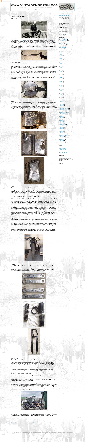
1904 (61, 51)
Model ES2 (62, 139)
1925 (61, 78)
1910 (61, 59)
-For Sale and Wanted (64, 42)
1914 (61, 63)
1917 (61, 67)
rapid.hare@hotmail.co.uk (64, 15)
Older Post (54, 422)
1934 (61, 90)
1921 (61, 73)
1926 (61, 79)
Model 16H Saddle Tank (64, 109)
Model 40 (62, 127)
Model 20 (62, 116)
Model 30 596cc (63, 124)
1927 (61, 81)
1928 (61, 82)
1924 (61, 77)
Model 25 (62, 121)
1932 (61, 88)
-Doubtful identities (63, 39)
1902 (61, 50)
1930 (61, 85)
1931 (61, 86)
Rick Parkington (63, 149)
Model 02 (62, 100)
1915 (61, 65)
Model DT (62, 136)
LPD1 (23, 40)
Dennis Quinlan (63, 151)
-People (61, 46)
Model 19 (62, 115)
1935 (61, 92)
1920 (61, 71)
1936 (61, 93)
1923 (61, 75)
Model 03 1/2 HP (63, 102)
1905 (61, 52)
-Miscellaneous (63, 44)
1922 (61, 74)
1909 (61, 58)
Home (34, 422)
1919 (61, 70)
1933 (61, 89)
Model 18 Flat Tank (63, 112)
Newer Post (13, 422)
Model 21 (62, 117)
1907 (61, 55)
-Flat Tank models (63, 40)
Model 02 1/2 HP (63, 101)
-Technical (62, 48)
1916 (61, 66)
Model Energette (63, 138)
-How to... (62, 43)
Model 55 (62, 131)
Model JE (62, 140)
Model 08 (62, 104)
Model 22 (62, 119)
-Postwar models (63, 47)
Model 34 (62, 125)
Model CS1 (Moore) (64, 135)
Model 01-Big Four (63, 98)
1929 (61, 83)
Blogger (47, 438)
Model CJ (62, 132)
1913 (61, 62)
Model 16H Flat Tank (64, 108)
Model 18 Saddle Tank (64, 113)
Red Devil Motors (63, 148)
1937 (61, 94)
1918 (61, 69)
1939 (61, 97)
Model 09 (62, 105)
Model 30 (62, 123)
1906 (61, 54)
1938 (61, 96)
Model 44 (62, 128)
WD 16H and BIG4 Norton (65, 152)
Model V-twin (62, 142)
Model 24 (62, 120)
